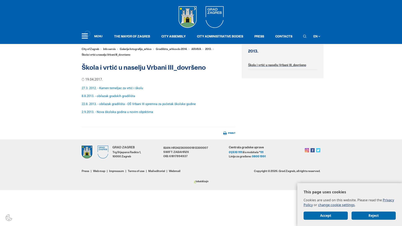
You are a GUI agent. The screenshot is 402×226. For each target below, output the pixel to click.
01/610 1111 (235, 152)
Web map (99, 171)
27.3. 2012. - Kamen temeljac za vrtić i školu (112, 88)
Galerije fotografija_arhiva (136, 49)
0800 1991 (259, 156)
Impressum (116, 171)
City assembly (173, 36)
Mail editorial (156, 171)
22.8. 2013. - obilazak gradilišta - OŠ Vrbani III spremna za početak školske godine (139, 104)
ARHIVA (196, 49)
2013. (208, 49)
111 (261, 152)
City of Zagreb (90, 49)
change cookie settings (336, 205)
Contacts (283, 36)
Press (259, 36)
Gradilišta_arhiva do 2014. (171, 49)
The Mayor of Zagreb (132, 36)
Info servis (109, 49)
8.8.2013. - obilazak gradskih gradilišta (108, 96)
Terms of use (136, 171)
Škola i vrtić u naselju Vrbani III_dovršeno (277, 65)
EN (315, 36)
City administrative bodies (220, 36)
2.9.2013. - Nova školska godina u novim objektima (117, 112)
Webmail (174, 171)
